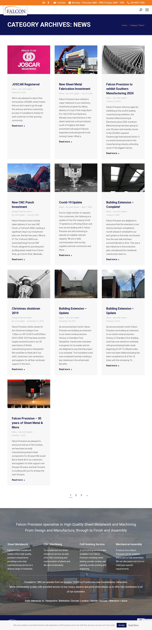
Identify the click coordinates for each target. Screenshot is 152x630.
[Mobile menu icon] (147, 10)
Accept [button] (121, 625)
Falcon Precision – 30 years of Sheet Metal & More (27, 423)
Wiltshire (114, 600)
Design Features (19, 211)
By (25, 89)
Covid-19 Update (70, 202)
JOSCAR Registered (25, 84)
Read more (17, 126)
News (14, 89)
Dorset (75, 600)
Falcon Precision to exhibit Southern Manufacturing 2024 (119, 89)
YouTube (61, 2)
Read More (133, 625)
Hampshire (51, 600)
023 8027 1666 (138, 2)
